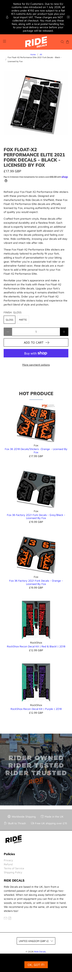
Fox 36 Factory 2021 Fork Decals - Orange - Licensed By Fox (36, 582)
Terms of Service (14, 868)
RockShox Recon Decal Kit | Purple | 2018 (36, 708)
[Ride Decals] (36, 42)
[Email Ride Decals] (5, 918)
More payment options (36, 364)
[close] (68, 17)
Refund (8, 864)
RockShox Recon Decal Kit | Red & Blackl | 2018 (36, 646)
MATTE (23, 319)
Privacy (8, 860)
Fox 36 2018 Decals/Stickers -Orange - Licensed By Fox (36, 450)
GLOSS (9, 319)
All (41, 54)
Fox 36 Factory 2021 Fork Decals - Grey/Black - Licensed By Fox (36, 516)
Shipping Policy (13, 872)
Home (33, 54)
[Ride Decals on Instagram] (9, 918)
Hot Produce (36, 393)
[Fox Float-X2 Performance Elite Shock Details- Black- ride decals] (36, 103)
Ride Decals (40, 951)
